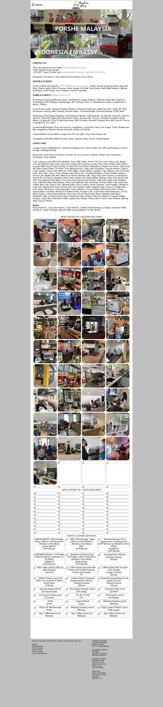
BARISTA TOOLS (98, 644)
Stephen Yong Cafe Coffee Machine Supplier (47, 641)
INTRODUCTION (98, 660)
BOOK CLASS (97, 666)
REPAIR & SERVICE (99, 655)
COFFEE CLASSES (99, 659)
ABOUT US (96, 671)
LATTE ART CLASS (98, 664)
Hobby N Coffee (37, 652)
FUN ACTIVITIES (98, 668)
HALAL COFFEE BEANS (100, 646)
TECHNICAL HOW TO (99, 653)
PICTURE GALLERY (99, 675)
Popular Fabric (37, 650)
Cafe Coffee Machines (39, 653)
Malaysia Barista (37, 646)
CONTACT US (97, 678)
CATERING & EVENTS (100, 650)
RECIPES (95, 652)
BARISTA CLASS (98, 662)
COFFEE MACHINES (99, 641)
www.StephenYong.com (72, 641)
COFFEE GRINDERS (99, 643)
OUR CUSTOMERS (99, 673)
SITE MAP (95, 677)
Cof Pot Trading (37, 648)
